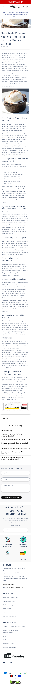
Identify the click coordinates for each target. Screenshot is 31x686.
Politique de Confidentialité (11, 640)
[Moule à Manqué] (15, 410)
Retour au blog (16, 426)
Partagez (6, 418)
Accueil (5, 12)
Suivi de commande (9, 601)
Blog (4, 612)
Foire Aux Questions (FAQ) (11, 597)
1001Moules (17, 678)
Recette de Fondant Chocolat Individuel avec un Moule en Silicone (16, 14)
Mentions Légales (8, 643)
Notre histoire (7, 608)
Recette (11, 12)
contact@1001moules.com (15, 587)
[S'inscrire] (26, 530)
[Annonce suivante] (28, 2)
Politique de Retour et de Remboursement (10, 631)
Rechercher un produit (10, 605)
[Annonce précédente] (3, 2)
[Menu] (3, 7)
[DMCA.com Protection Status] (15, 682)
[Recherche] (23, 7)
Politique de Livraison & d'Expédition (14, 626)
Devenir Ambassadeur (9, 616)
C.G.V (5, 636)
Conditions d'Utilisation (10, 647)
